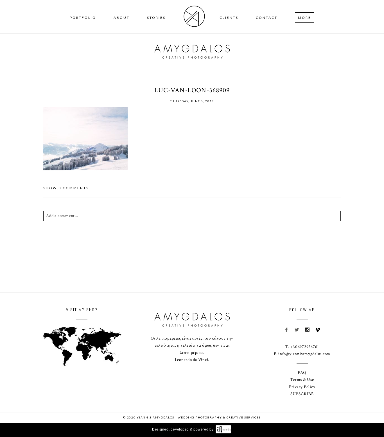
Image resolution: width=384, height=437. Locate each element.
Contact (266, 17)
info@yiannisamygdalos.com (304, 353)
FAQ (302, 372)
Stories (156, 17)
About (122, 17)
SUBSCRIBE (302, 394)
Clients (229, 17)
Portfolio (83, 17)
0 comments (66, 188)
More (304, 17)
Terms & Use (302, 379)
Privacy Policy (302, 387)
